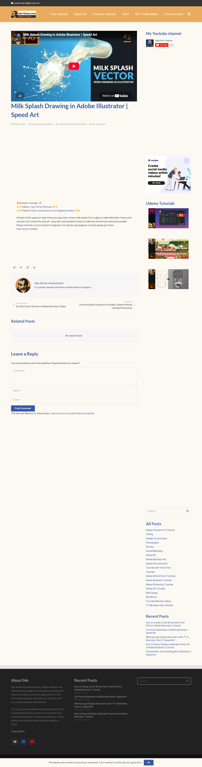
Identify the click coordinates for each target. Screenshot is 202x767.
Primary (150, 547)
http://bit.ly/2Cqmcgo (41, 207)
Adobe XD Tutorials (155, 588)
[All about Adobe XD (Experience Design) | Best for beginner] (168, 218)
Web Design (152, 593)
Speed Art (82, 124)
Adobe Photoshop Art (157, 563)
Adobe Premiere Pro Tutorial (160, 530)
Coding (149, 534)
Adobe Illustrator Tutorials (159, 580)
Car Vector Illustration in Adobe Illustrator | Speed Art (100, 696)
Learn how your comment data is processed (72, 413)
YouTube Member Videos (158, 601)
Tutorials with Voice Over (158, 567)
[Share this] (14, 267)
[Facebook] (23, 742)
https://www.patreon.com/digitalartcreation (53, 210)
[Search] (189, 14)
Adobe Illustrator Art (68, 124)
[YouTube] (32, 742)
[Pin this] (34, 267)
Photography (152, 542)
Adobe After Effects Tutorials (160, 576)
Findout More (18, 731)
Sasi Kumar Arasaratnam (42, 124)
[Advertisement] (74, 153)
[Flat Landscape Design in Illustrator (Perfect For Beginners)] (168, 249)
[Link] (23, 14)
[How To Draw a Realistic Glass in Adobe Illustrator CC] (168, 279)
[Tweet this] (21, 267)
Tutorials (150, 572)
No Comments (99, 124)
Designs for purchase (156, 538)
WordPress (151, 597)
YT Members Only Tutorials (159, 605)
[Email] (15, 742)
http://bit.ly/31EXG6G (27, 229)
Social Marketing (154, 551)
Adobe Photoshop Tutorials (159, 584)
